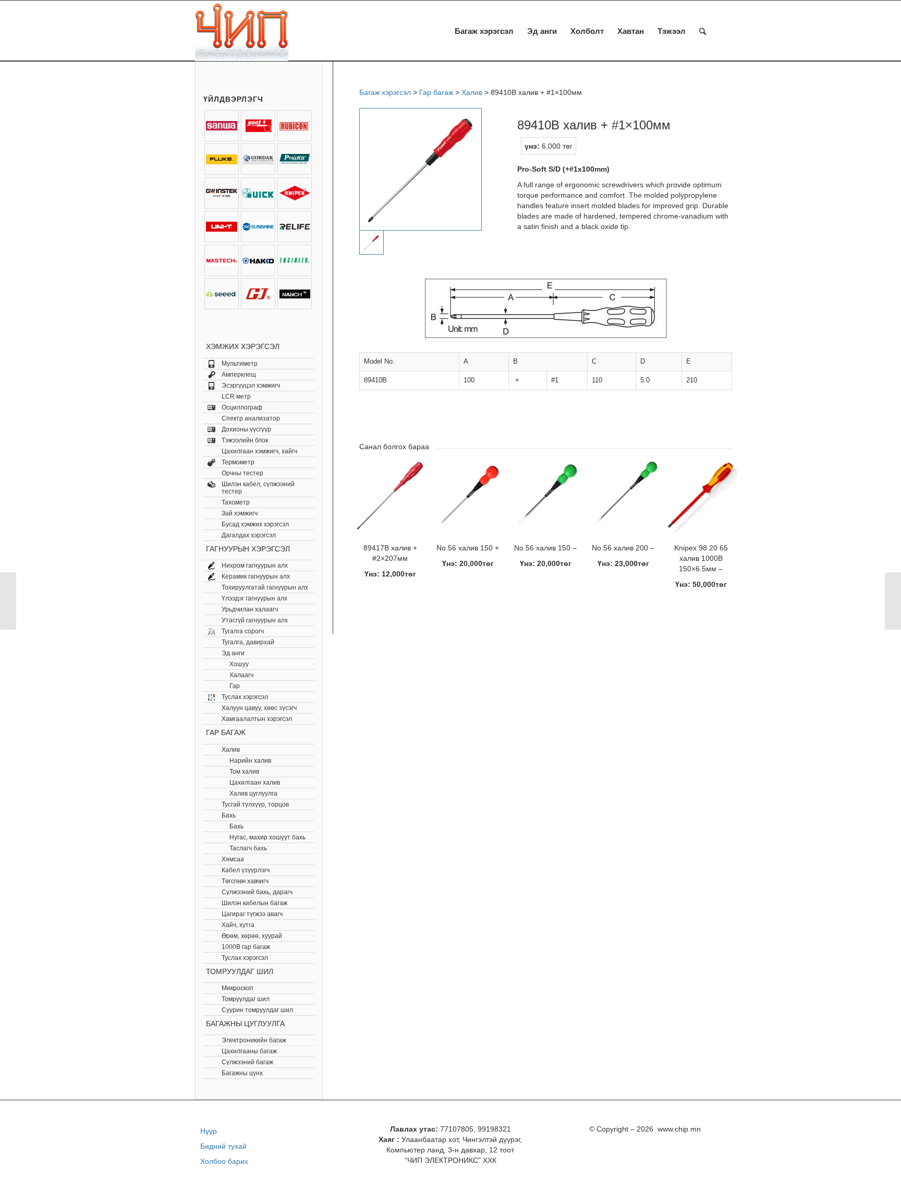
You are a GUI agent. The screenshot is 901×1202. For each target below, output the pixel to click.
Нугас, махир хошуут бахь (267, 837)
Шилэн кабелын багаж (254, 903)
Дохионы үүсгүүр (246, 429)
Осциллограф (242, 407)
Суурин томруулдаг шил (257, 1010)
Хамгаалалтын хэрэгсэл (257, 719)
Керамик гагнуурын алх (256, 576)
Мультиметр (240, 363)
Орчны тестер (242, 473)
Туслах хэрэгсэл (245, 697)
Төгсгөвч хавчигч (245, 881)
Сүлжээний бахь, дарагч (257, 892)
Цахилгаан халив (254, 782)
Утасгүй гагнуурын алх (255, 620)
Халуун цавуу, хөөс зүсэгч (259, 708)
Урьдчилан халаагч (250, 609)
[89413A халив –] (893, 601)
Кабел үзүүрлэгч (246, 870)
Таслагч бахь (248, 848)
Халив (231, 749)
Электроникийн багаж (254, 1040)
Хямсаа (233, 859)
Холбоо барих (224, 1161)
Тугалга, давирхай (248, 642)
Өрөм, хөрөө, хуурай (252, 936)
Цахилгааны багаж (249, 1051)
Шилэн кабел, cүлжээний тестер (258, 487)
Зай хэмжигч (240, 513)
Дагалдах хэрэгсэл (249, 535)
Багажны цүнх (242, 1073)
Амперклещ (239, 374)
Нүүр (208, 1131)
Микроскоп (237, 988)
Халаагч (241, 675)
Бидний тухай (223, 1146)
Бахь (229, 815)
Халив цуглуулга (253, 793)
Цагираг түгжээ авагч (252, 914)
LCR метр (236, 396)
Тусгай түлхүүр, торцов (255, 804)
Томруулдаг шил (246, 999)
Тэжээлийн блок (245, 440)
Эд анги (233, 653)
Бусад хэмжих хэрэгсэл (255, 524)
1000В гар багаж (246, 947)
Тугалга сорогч (243, 631)
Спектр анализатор (251, 418)
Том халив (244, 771)
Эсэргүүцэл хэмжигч (251, 385)
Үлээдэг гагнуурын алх (254, 598)
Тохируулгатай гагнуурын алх (265, 587)
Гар (234, 686)
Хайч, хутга (238, 925)
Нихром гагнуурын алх (255, 565)
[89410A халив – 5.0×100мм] (8, 601)
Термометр (238, 462)
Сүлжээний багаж (247, 1062)
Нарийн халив (250, 760)
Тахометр (236, 502)
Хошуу (239, 664)
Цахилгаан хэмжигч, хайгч (259, 451)
